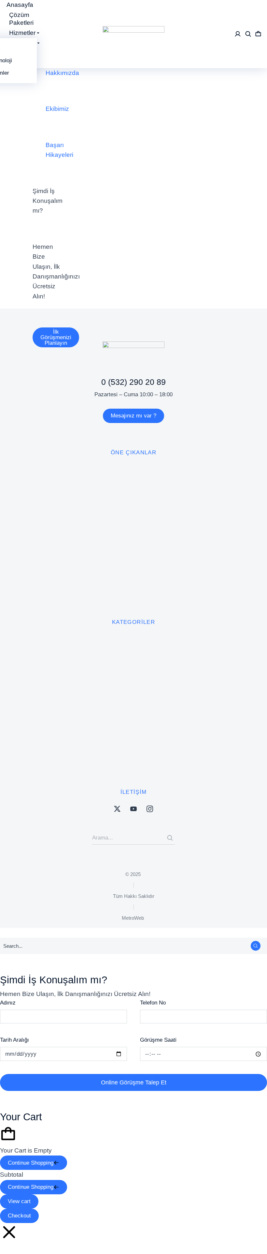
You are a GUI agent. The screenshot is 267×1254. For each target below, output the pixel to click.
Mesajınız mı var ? (133, 416)
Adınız (8, 1003)
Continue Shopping (30, 1163)
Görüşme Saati (158, 1040)
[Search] (170, 838)
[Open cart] (258, 34)
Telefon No (153, 1003)
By (171, 224)
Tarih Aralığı (14, 1040)
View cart (19, 1201)
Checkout (19, 1216)
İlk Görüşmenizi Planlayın (55, 337)
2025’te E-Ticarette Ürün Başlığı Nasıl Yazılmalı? (107, 210)
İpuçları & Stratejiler (124, 224)
